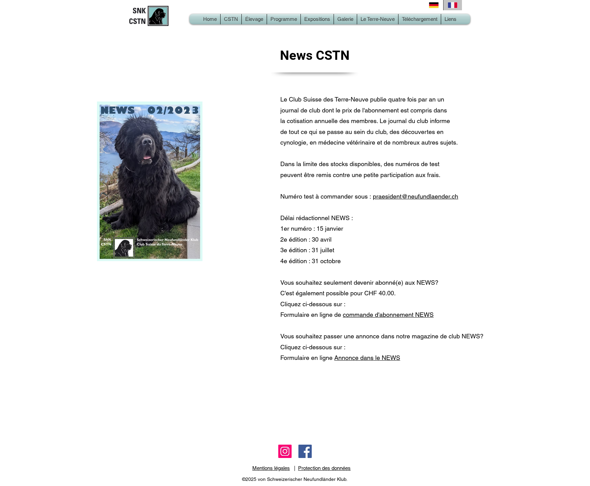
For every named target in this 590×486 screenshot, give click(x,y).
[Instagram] (285, 451)
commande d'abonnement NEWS (388, 314)
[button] (231, 19)
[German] (433, 5)
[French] (452, 5)
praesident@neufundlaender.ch (415, 196)
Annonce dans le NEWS (367, 357)
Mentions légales (271, 468)
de (338, 314)
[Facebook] (305, 451)
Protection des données (324, 468)
